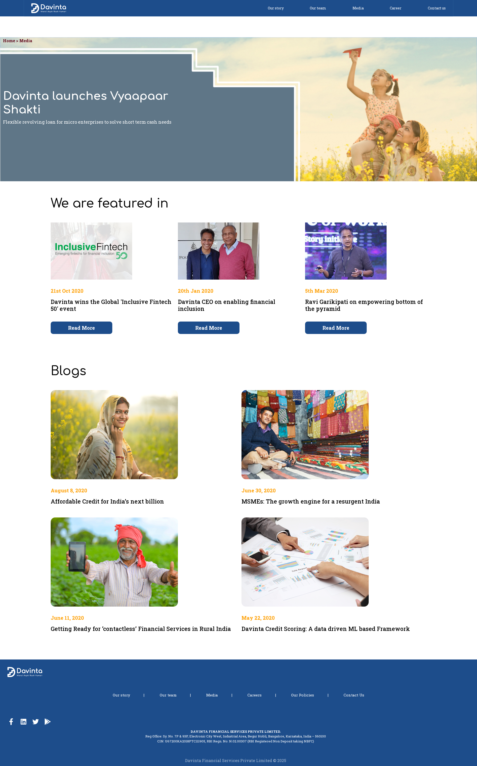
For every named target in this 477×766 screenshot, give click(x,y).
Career (395, 8)
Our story (276, 8)
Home (9, 40)
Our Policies (302, 695)
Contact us (437, 8)
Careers (254, 695)
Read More (81, 328)
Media (358, 8)
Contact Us (354, 695)
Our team (318, 8)
